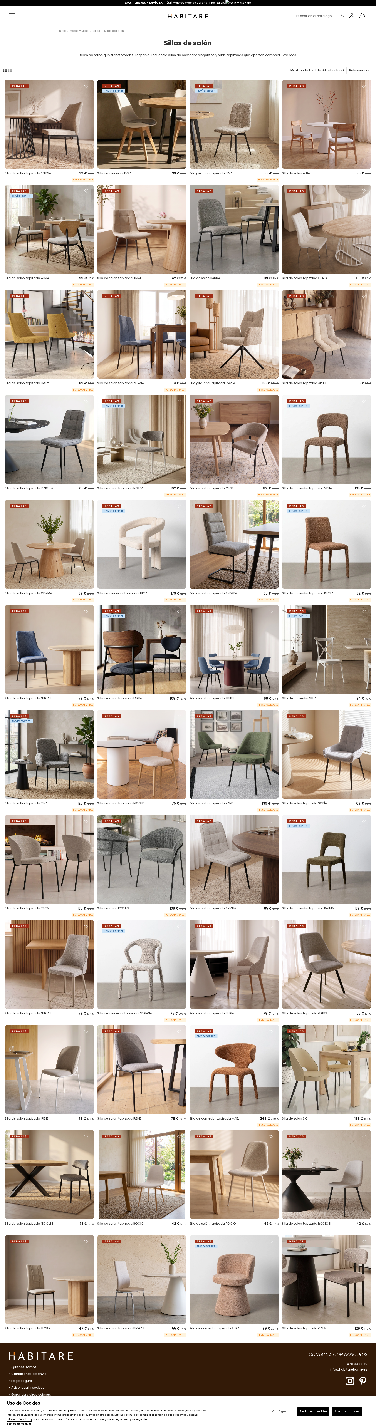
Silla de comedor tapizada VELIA (307, 488)
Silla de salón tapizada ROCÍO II (306, 1223)
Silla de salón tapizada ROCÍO (120, 1223)
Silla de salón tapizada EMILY (27, 383)
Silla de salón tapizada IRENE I (119, 1118)
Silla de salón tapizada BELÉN (212, 698)
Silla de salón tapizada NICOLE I (29, 1223)
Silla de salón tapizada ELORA (27, 1328)
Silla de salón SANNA (205, 278)
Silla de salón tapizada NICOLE (120, 803)
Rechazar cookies (313, 1412)
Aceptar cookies (347, 1412)
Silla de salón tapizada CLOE (211, 488)
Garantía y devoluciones (31, 1394)
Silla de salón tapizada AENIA (27, 278)
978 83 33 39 (357, 1363)
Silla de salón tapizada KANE (211, 803)
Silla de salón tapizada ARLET (304, 383)
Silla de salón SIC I (295, 1118)
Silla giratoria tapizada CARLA (212, 383)
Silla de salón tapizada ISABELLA (29, 488)
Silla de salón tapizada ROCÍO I (213, 1223)
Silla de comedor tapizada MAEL (214, 1118)
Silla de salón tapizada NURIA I (28, 1013)
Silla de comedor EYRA (114, 173)
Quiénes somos (24, 1367)
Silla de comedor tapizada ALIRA (214, 1328)
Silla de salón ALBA (296, 173)
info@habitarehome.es (348, 1369)
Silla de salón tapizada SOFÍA (304, 803)
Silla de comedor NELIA (299, 698)
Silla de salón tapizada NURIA (212, 1013)
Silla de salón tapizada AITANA (120, 383)
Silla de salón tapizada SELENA (28, 173)
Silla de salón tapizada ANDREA (213, 593)
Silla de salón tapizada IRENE (26, 1118)
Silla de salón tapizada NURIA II (28, 698)
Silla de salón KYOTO (113, 908)
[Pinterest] (363, 1380)
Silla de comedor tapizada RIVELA (308, 593)
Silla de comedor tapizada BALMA (308, 908)
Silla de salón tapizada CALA (304, 1328)
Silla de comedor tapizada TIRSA (122, 593)
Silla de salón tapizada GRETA (305, 1013)
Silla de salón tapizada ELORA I (120, 1328)
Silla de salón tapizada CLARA (304, 278)
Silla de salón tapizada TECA (27, 908)
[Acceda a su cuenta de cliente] (351, 15)
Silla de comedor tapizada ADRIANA (124, 1013)
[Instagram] (350, 1380)
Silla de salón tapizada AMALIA (213, 908)
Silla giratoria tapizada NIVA (211, 173)
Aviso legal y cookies (27, 1387)
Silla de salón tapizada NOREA (120, 488)
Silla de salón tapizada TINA (26, 803)
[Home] (188, 15)
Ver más (289, 55)
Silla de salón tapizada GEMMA (28, 593)
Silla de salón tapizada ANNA (119, 278)
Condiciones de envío (29, 1373)
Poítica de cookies (19, 1423)
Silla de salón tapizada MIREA (119, 698)
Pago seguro (21, 1380)
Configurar (281, 1412)
